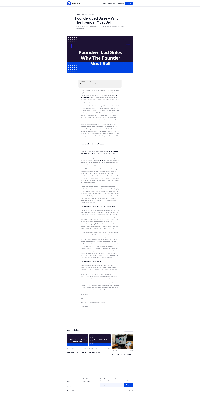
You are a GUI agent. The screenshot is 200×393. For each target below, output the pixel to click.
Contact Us (121, 3)
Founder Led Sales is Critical (85, 81)
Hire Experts (119, 374)
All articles (129, 329)
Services (110, 3)
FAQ (68, 383)
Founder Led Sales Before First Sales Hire (88, 83)
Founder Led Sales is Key (85, 85)
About (115, 3)
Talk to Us (129, 3)
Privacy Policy (85, 378)
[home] (73, 3)
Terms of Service (86, 381)
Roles (104, 3)
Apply (129, 374)
